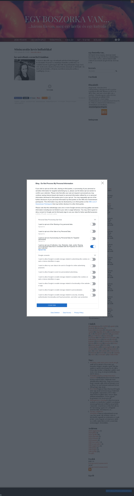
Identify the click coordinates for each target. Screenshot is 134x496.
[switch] (93, 224)
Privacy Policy (78, 312)
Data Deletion (55, 312)
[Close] (103, 184)
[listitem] (67, 220)
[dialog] (67, 248)
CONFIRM (52, 305)
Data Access (67, 312)
